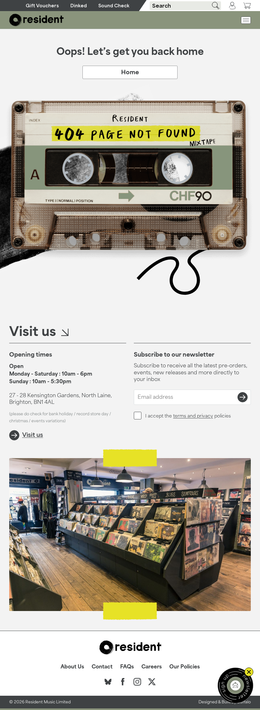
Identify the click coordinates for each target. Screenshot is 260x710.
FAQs (127, 666)
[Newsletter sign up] (235, 685)
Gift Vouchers (42, 5)
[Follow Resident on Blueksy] (108, 682)
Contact (102, 666)
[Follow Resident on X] (152, 682)
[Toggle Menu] (246, 20)
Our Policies (184, 666)
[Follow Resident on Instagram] (137, 682)
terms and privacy (193, 415)
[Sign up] (242, 397)
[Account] (232, 6)
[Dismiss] (248, 671)
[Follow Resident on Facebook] (123, 682)
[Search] (213, 5)
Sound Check (113, 5)
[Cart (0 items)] (247, 5)
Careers (151, 666)
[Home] (36, 20)
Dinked (78, 5)
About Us (72, 666)
